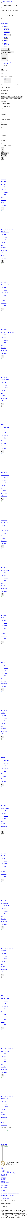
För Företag (7, 32)
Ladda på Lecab (5, 1182)
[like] (2, 158)
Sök (2, 85)
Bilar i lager (6, 63)
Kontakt (6, 46)
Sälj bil (5, 37)
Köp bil (5, 26)
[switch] (1, 122)
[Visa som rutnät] (5, 155)
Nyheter (3, 1170)
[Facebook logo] (1, 1160)
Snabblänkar (4, 1174)
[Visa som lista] (2, 155)
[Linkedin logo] (7, 1160)
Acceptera (8, 1203)
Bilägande (6, 29)
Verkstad (3, 1181)
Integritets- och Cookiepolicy (8, 1173)
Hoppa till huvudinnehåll (7, 1)
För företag (3, 1178)
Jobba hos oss (7, 44)
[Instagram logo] (3, 1160)
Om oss (5, 43)
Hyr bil (5, 40)
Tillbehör (3, 1179)
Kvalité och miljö (5, 1171)
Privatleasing (4, 1177)
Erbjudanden (7, 34)
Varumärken (4, 1175)
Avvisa (2, 1203)
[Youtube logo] (5, 1160)
